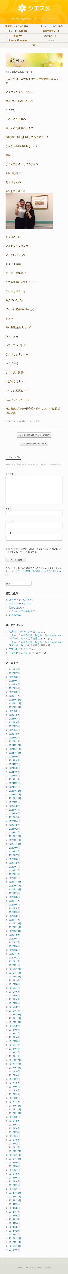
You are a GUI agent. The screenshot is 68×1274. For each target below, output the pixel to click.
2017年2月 (14, 1098)
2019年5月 (14, 995)
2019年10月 (15, 976)
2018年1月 (14, 1056)
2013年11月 (15, 1242)
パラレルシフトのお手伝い (23, 611)
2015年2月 (14, 1185)
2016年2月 (14, 1143)
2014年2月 (14, 1230)
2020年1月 (14, 965)
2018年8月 (14, 1029)
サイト (9, 532)
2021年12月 (15, 881)
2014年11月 (15, 1196)
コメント (11, 473)
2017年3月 (14, 1094)
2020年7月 (14, 942)
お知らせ (9, 421)
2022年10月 (15, 843)
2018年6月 (14, 1037)
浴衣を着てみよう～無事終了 (34, 435)
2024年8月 (14, 760)
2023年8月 (14, 805)
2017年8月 (14, 1075)
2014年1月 (14, 1234)
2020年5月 (14, 950)
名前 (9, 508)
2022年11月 (15, 840)
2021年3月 (14, 912)
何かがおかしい (17, 607)
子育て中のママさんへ (21, 603)
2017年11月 (15, 1063)
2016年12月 (15, 1105)
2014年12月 (15, 1192)
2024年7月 (14, 764)
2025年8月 (14, 714)
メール (10, 520)
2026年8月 (14, 669)
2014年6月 (14, 1215)
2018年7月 (14, 1033)
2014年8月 (14, 1207)
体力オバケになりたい (21, 599)
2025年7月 (14, 718)
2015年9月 (14, 1162)
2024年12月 (15, 745)
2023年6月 (14, 813)
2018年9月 (14, 1025)
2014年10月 (15, 1200)
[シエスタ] (34, 8)
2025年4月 (14, 730)
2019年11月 (15, 972)
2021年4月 (14, 908)
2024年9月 (14, 756)
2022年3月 (14, 870)
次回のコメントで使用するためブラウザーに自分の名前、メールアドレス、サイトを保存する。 (33, 550)
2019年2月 (14, 1006)
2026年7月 (14, 673)
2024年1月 (14, 786)
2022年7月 (14, 855)
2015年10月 (15, 1158)
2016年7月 (14, 1124)
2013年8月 (14, 1249)
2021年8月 (14, 897)
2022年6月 (14, 859)
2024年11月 (15, 748)
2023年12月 (15, 790)
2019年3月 (14, 1003)
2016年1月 (14, 1147)
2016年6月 (14, 1128)
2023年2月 (14, 828)
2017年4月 (14, 1090)
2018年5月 (14, 1041)
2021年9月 (14, 893)
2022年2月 (14, 874)
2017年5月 (14, 1086)
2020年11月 (15, 927)
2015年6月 (14, 1173)
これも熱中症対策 (34, 443)
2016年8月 (14, 1120)
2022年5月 (14, 862)
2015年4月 (14, 1181)
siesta (29, 71)
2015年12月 (15, 1151)
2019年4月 (14, 999)
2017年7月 (14, 1079)
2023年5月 (14, 817)
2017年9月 (14, 1071)
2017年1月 (14, 1101)
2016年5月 (14, 1132)
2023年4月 (14, 821)
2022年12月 (15, 836)
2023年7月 (14, 809)
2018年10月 (15, 1022)
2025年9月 (14, 711)
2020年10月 (15, 931)
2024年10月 (15, 752)
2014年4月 (14, 1223)
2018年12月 (15, 1014)
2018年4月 (14, 1044)
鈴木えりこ (34, 631)
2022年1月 (14, 878)
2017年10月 (15, 1067)
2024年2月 (14, 783)
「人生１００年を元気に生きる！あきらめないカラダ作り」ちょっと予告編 (35, 636)
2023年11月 (15, 794)
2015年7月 (14, 1170)
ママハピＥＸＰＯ (18, 649)
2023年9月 (14, 802)
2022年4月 (14, 866)
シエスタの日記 (19, 421)
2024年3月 (14, 779)
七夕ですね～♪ (17, 631)
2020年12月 (15, 923)
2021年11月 (15, 885)
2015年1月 (14, 1188)
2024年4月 (14, 775)
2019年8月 (14, 984)
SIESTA (28, 1267)
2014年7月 (14, 1211)
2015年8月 (14, 1166)
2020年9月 (14, 934)
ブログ (34, 44)
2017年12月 (15, 1060)
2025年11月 (15, 703)
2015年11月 (15, 1154)
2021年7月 (14, 900)
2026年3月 (14, 688)
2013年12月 (15, 1238)
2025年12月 (15, 699)
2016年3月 (14, 1139)
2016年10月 (15, 1113)
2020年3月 (14, 957)
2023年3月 (14, 824)
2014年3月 (14, 1226)
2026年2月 (14, 692)
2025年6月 (14, 722)
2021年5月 (14, 904)
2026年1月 (14, 695)
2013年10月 (15, 1245)
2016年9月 (14, 1117)
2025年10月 (15, 707)
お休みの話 (15, 615)
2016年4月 (14, 1136)
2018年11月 (15, 1018)
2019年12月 (15, 968)
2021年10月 (15, 889)
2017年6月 (14, 1082)
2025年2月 (14, 737)
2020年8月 (14, 938)
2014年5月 (14, 1219)
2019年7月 (14, 987)
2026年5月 (14, 680)
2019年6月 (14, 991)
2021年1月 (14, 919)
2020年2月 (14, 961)
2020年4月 (14, 953)
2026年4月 (14, 684)
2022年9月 (14, 847)
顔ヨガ (17, 60)
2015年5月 (14, 1177)
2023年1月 (14, 832)
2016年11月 (15, 1109)
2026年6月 (14, 677)
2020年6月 (14, 946)
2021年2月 (14, 916)
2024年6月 (14, 767)
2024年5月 (14, 771)
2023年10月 (15, 798)
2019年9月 (14, 980)
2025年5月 (14, 726)
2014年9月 (14, 1204)
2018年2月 (14, 1052)
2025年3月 (14, 733)
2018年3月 (14, 1048)
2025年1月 (14, 741)
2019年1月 (14, 1010)
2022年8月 (14, 851)
